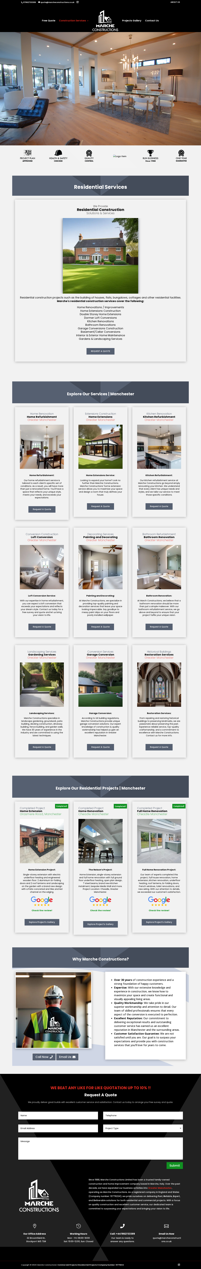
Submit (175, 1165)
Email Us (67, 1057)
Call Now (44, 1057)
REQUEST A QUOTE (100, 351)
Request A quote (159, 506)
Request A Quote (42, 509)
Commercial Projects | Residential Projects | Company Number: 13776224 (91, 1265)
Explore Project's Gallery (42, 922)
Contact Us (152, 21)
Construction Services (72, 21)
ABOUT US (175, 2)
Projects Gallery (131, 21)
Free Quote (48, 21)
